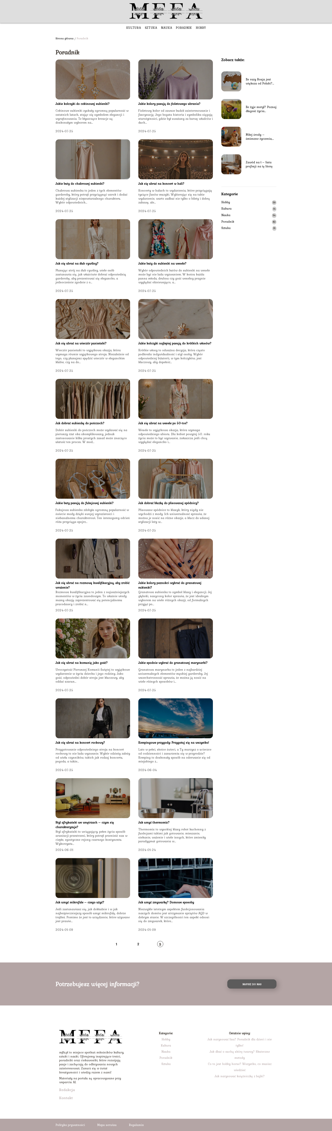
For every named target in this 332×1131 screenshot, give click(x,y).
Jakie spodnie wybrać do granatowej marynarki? (173, 662)
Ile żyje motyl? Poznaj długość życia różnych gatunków (261, 109)
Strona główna (65, 38)
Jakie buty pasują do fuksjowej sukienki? (85, 503)
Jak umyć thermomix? (154, 822)
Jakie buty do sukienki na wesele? (162, 263)
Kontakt (66, 1097)
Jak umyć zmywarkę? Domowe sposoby (166, 902)
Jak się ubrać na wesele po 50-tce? (163, 423)
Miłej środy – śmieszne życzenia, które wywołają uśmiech (259, 137)
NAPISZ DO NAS (251, 984)
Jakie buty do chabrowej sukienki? (80, 183)
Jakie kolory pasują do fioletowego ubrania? (169, 103)
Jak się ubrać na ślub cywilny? (77, 263)
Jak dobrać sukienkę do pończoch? (80, 423)
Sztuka (151, 27)
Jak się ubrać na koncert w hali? (161, 183)
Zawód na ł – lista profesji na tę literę (259, 164)
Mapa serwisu (107, 1125)
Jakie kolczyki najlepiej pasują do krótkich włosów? (175, 343)
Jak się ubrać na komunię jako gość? (82, 662)
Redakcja (67, 1089)
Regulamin (136, 1125)
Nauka (166, 27)
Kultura (133, 27)
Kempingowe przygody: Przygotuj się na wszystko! (173, 742)
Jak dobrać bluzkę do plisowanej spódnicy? (168, 503)
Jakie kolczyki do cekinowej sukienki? (83, 103)
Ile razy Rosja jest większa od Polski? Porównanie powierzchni (259, 81)
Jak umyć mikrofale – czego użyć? (80, 902)
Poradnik (184, 27)
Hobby (201, 27)
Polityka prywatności (70, 1125)
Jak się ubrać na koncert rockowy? (80, 742)
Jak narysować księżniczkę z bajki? (240, 1076)
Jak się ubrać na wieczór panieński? (81, 343)
